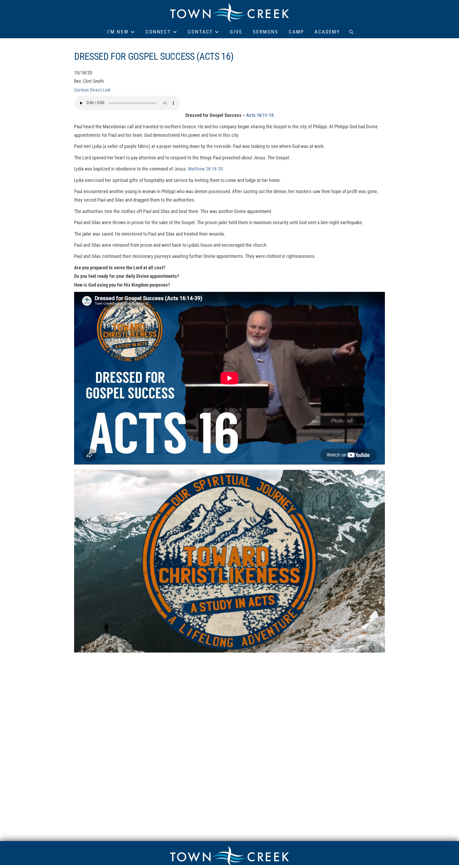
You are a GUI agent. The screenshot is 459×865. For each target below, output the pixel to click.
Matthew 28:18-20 (205, 169)
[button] (351, 31)
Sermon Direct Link (92, 90)
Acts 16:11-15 (260, 115)
